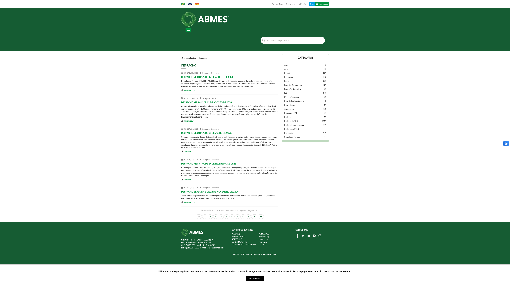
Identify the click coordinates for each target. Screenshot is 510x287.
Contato (304, 4)
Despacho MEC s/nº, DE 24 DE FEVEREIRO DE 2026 (208, 163)
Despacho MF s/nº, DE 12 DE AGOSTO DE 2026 (206, 102)
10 (254, 217)
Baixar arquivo (190, 90)
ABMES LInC (237, 239)
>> (261, 217)
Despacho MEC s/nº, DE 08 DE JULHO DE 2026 (206, 133)
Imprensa (291, 4)
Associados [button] (323, 4)
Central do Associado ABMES (244, 245)
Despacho (203, 58)
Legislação (263, 239)
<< (199, 217)
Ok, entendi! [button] (255, 279)
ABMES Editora (238, 237)
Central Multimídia (239, 242)
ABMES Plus (264, 234)
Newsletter (279, 4)
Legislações (191, 58)
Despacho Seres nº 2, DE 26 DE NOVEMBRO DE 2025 (210, 191)
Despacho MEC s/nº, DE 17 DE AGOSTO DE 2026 (207, 77)
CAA (312, 4)
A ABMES (236, 234)
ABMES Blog (264, 237)
